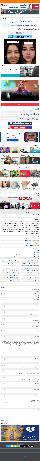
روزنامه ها (36, 250)
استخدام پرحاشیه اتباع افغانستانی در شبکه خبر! (31, 240)
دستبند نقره (15, 221)
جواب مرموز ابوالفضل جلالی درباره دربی (32, 277)
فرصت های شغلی (15, 449)
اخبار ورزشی (27, 449)
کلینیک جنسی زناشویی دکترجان (12, 227)
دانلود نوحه (8, 229)
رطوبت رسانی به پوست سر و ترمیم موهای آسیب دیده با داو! (30, 117)
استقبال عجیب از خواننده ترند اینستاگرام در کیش (31, 268)
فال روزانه (17, 254)
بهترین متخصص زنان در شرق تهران (34, 231)
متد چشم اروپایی (16, 225)
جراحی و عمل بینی (5, 231)
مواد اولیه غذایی (28, 225)
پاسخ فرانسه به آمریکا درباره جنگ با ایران (32, 272)
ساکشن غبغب (20, 221)
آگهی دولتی (5, 449)
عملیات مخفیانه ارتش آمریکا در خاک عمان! (12, 275)
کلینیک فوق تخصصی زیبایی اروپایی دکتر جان (24, 227)
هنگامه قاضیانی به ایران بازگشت (13, 265)
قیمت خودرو (36, 252)
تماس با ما (20, 449)
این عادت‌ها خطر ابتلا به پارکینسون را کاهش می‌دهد (31, 262)
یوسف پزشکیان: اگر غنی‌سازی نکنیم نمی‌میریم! (31, 260)
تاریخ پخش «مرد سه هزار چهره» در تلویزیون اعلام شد (10, 261)
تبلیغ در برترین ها (10, 449)
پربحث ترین (6, 258)
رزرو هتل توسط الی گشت (35, 225)
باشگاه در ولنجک (5, 225)
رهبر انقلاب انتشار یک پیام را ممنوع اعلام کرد (12, 268)
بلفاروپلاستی (25, 221)
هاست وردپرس (3, 229)
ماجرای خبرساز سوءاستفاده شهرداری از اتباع (32, 243)
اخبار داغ (26, 258)
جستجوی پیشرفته (21, 451)
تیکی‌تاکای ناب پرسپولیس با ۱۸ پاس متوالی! (32, 273)
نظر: (38, 414)
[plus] (5, 18)
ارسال (2, 420)
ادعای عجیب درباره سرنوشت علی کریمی (12, 279)
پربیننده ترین (15, 258)
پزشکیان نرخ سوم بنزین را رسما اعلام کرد (12, 273)
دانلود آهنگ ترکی (25, 231)
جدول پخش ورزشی (15, 256)
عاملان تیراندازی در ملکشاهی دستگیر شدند (32, 270)
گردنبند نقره (11, 221)
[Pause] (21, 76)
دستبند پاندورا (27, 223)
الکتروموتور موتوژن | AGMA (35, 233)
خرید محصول (20, 104)
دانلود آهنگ (6, 223)
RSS (17, 451)
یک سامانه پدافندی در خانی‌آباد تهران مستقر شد (31, 280)
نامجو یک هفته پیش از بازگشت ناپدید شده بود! (31, 275)
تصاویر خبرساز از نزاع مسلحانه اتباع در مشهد (32, 245)
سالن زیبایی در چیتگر (22, 229)
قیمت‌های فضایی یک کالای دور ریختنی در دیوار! (11, 272)
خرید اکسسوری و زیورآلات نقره (34, 223)
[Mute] (22, 76)
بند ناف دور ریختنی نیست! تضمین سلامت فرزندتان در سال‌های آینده (29, 119)
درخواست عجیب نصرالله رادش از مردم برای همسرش (10, 280)
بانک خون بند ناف (11, 231)
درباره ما (24, 449)
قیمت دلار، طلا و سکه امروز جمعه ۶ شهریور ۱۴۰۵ (11, 263)
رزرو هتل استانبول (22, 225)
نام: (38, 412)
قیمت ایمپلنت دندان (36, 221)
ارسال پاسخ (2, 287)
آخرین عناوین (35, 258)
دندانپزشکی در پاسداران (14, 229)
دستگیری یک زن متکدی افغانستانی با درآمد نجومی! (30, 242)
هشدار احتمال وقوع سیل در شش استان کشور (31, 279)
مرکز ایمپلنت (27, 233)
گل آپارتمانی (10, 225)
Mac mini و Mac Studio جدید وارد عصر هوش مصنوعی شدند (30, 114)
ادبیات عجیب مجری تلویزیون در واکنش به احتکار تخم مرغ (30, 265)
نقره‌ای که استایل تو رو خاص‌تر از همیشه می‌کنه (32, 113)
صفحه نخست (35, 449)
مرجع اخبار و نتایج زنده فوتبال (13, 223)
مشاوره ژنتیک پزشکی (36, 229)
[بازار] (16, 446)
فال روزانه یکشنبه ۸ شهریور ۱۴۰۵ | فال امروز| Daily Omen (30, 263)
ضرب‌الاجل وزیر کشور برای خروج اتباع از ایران (31, 238)
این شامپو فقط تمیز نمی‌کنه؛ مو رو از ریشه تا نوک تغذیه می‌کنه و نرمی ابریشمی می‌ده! (27, 118)
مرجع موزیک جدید (21, 223)
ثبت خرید (10, 75)
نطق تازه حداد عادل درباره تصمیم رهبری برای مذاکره (31, 267)
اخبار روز (31, 449)
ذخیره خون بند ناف (28, 229)
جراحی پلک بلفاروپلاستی (35, 227)
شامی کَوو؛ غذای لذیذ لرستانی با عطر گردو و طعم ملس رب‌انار (9, 260)
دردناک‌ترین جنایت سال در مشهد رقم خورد (12, 267)
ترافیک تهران (36, 254)
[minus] (3, 18)
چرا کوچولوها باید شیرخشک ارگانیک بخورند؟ (32, 120)
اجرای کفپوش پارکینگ (18, 231)
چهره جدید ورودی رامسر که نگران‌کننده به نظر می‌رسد (10, 270)
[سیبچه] (30, 446)
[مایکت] (9, 446)
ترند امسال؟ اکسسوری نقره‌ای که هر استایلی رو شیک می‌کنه (30, 115)
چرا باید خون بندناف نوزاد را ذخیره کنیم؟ (33, 112)
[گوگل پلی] (23, 446)
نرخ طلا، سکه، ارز (15, 250)
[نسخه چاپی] (2, 18)
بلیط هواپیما (30, 221)
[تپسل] (1, 65)
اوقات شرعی (36, 256)
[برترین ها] (18, 1)
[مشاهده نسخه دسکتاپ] (1, 1)
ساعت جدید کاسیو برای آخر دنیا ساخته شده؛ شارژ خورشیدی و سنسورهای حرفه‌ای (27, 110)
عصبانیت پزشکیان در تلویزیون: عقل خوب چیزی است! (10, 277)
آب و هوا (17, 252)
